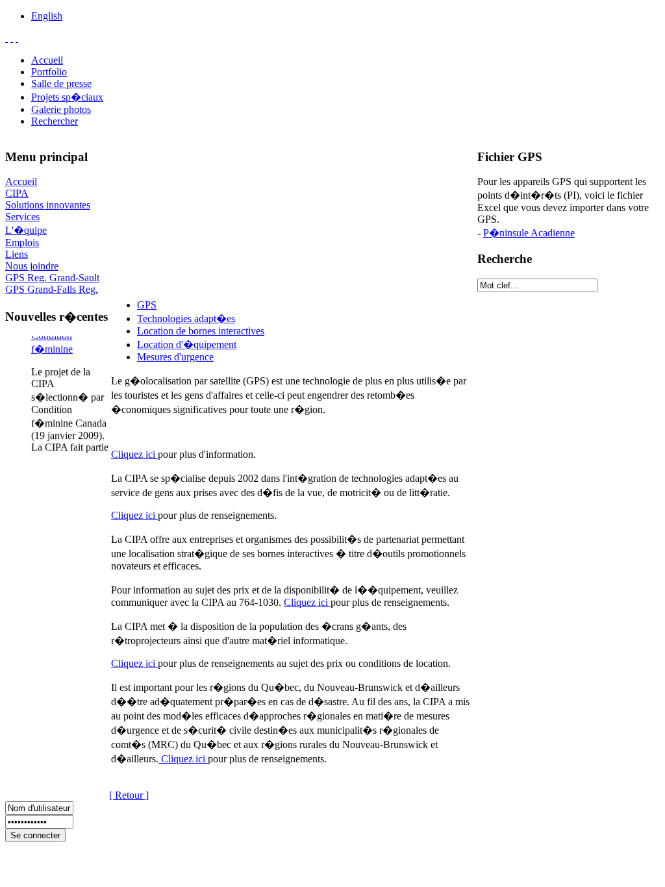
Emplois (22, 242)
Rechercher (54, 121)
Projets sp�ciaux (67, 97)
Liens (16, 254)
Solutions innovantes (47, 204)
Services (22, 216)
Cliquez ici (134, 454)
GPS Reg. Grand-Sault (52, 277)
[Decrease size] (17, 38)
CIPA (17, 193)
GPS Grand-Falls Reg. (51, 289)
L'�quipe (26, 230)
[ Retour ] (129, 795)
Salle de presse (61, 83)
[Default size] (11, 38)
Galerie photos (61, 109)
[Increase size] (6, 38)
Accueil (47, 60)
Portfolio (49, 71)
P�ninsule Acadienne (529, 232)
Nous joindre (31, 265)
